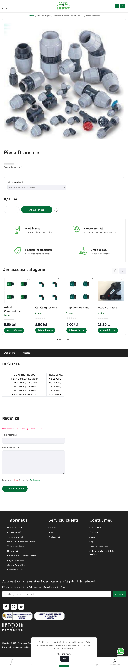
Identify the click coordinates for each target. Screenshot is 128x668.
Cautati (52, 527)
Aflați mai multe (64, 654)
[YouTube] (21, 607)
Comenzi (93, 532)
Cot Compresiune (46, 307)
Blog (50, 532)
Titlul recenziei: (9, 434)
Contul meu (95, 527)
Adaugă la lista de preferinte (56, 209)
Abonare (119, 594)
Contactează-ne (15, 569)
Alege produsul (15, 182)
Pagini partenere (15, 560)
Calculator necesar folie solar (21, 555)
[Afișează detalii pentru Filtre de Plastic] (111, 290)
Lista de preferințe (98, 546)
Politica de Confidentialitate (21, 541)
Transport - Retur (16, 546)
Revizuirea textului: (11, 447)
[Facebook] (117, 6)
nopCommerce (19, 647)
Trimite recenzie (15, 488)
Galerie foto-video (16, 565)
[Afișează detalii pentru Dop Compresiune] (79, 290)
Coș (91, 541)
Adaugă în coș (36, 209)
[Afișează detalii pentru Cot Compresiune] (48, 290)
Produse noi (54, 537)
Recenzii (26, 353)
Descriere (9, 353)
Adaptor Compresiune (12, 309)
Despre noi (12, 551)
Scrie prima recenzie (13, 167)
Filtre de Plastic (107, 307)
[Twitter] (122, 6)
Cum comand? (14, 532)
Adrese (92, 537)
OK (64, 658)
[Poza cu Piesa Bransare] (64, 140)
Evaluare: (6, 479)
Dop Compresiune (77, 307)
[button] (57, 339)
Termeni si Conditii (16, 537)
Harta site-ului (14, 527)
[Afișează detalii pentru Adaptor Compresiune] (17, 290)
